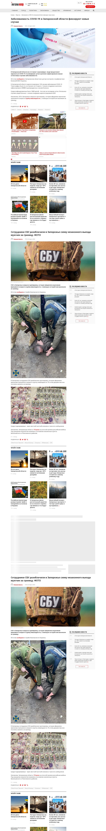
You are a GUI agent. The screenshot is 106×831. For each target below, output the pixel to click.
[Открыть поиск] (93, 10)
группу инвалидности (33, 98)
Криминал (67, 10)
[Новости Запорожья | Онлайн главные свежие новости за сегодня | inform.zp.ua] (17, 4)
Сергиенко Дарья (18, 807)
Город (23, 10)
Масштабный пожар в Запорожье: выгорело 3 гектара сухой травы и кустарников (57, 217)
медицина (40, 109)
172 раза (36, 429)
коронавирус (33, 109)
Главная (15, 10)
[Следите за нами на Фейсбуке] (84, 4)
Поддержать (90, 6)
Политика (33, 10)
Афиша (86, 10)
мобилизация (45, 442)
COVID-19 (13, 109)
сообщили (20, 79)
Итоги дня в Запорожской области (18, 184)
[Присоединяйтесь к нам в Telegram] (88, 4)
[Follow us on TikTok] (92, 4)
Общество (56, 10)
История (77, 10)
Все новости (82, 108)
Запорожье (25, 109)
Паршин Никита (18, 26)
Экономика (44, 10)
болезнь (19, 109)
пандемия (47, 109)
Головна (12, 15)
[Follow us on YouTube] (90, 4)
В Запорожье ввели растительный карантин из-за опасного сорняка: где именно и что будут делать (38, 218)
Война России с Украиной (17, 442)
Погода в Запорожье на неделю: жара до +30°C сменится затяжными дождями (38, 186)
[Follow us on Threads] (94, 4)
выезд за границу (29, 442)
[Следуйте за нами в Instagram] (86, 4)
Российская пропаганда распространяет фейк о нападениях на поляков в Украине (19, 217)
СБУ (51, 442)
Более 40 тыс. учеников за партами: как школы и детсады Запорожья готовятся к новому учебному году (57, 187)
